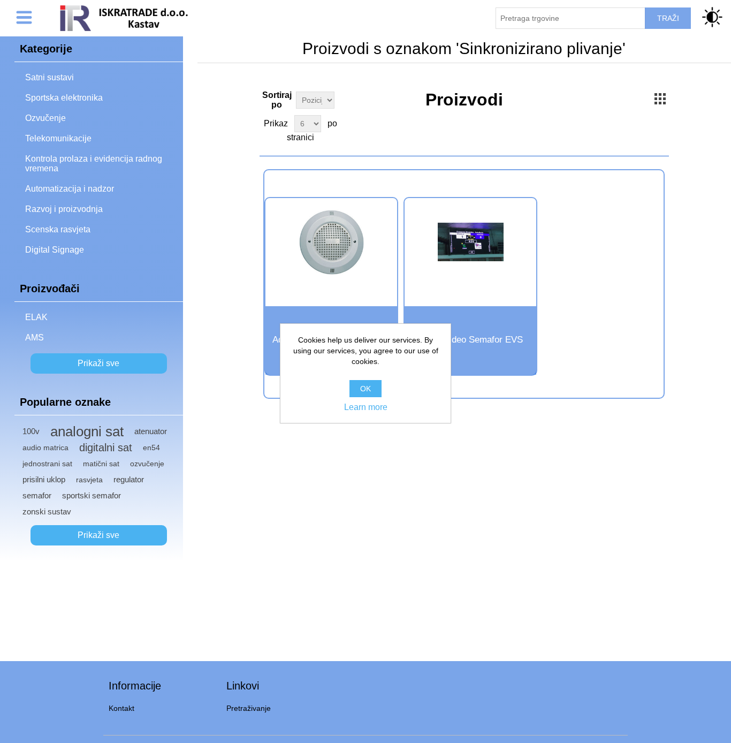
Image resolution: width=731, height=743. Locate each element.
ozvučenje (147, 463)
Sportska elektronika (64, 97)
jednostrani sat (47, 463)
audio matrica (45, 447)
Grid (659, 98)
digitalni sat (105, 447)
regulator (128, 479)
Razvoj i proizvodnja (64, 209)
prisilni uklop (43, 479)
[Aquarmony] (331, 242)
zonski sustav (46, 511)
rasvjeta (89, 479)
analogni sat (87, 431)
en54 (151, 447)
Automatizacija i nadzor (69, 188)
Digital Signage (54, 249)
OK (365, 388)
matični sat (101, 463)
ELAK (36, 317)
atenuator (150, 431)
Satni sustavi (49, 77)
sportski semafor (91, 495)
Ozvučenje (45, 118)
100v (31, 431)
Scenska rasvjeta (57, 229)
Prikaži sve (98, 363)
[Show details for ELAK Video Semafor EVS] (470, 242)
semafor (36, 495)
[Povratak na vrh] (705, 717)
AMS (34, 337)
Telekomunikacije (58, 138)
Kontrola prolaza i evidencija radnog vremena (93, 163)
